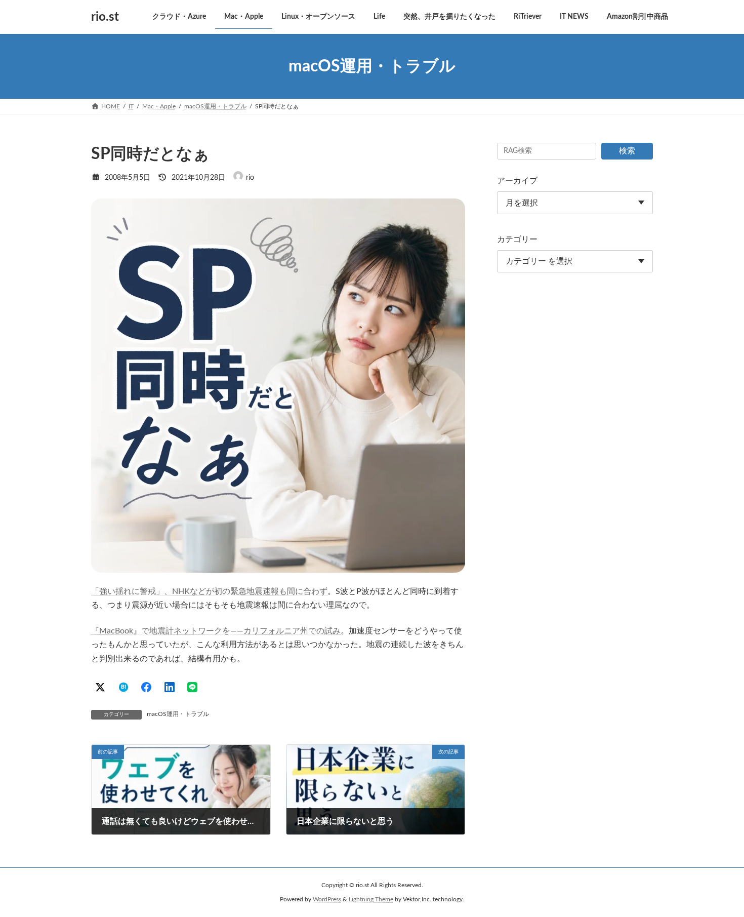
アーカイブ (517, 181)
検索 (627, 151)
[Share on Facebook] (146, 687)
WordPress (327, 900)
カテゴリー (517, 239)
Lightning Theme (371, 900)
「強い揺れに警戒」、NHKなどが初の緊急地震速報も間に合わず (209, 591)
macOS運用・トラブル (178, 714)
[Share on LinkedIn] (169, 687)
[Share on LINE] (192, 687)
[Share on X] (100, 687)
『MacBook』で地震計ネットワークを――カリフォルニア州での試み (216, 631)
